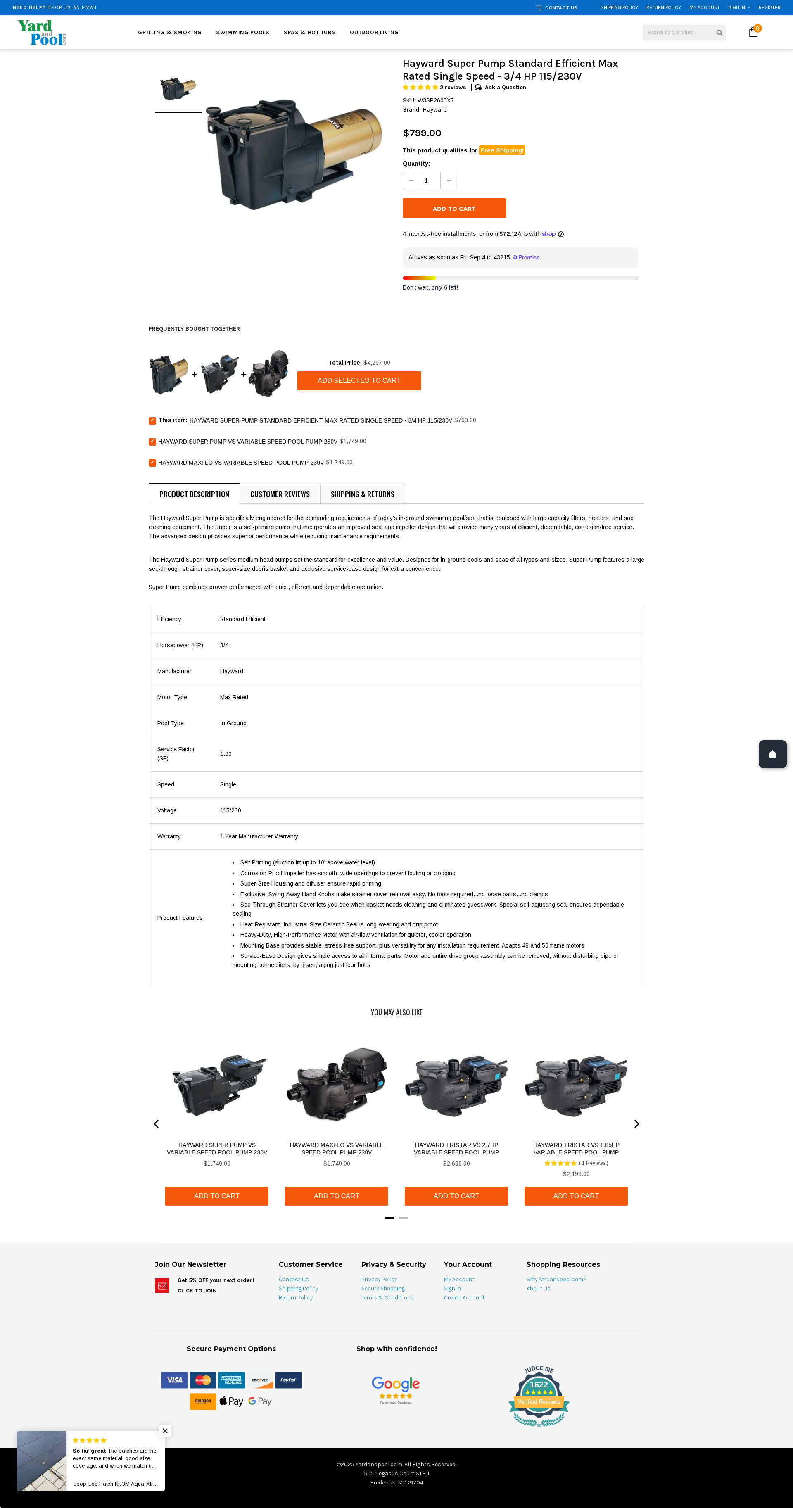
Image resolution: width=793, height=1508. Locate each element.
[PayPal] (288, 1379)
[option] (146, 7)
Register (770, 7)
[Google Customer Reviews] (396, 1390)
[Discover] (260, 1379)
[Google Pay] (260, 1401)
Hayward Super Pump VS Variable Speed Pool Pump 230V (247, 441)
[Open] (773, 754)
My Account (704, 7)
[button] (421, 87)
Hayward (435, 109)
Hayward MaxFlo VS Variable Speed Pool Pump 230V (241, 462)
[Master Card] (203, 1379)
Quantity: (416, 163)
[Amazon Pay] (203, 1401)
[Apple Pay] (231, 1401)
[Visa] (174, 1379)
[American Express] (231, 1379)
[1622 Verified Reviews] (396, 1428)
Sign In (736, 7)
